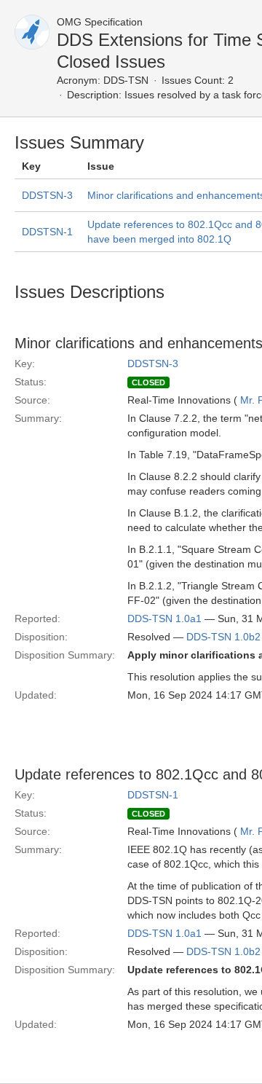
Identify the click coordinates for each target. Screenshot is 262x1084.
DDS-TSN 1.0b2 (223, 637)
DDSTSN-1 (47, 231)
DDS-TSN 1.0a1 (164, 618)
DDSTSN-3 (47, 195)
